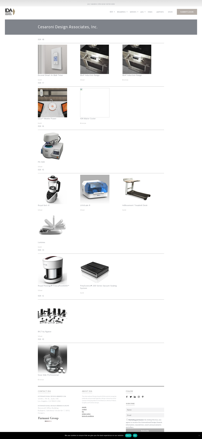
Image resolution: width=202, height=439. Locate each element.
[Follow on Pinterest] (144, 397)
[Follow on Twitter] (132, 397)
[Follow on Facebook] (128, 397)
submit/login (187, 11)
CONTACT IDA (44, 391)
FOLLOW (129, 391)
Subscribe (145, 431)
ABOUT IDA (87, 391)
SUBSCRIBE (130, 404)
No (135, 435)
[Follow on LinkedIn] (136, 397)
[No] (199, 435)
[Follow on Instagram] (140, 397)
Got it (128, 435)
